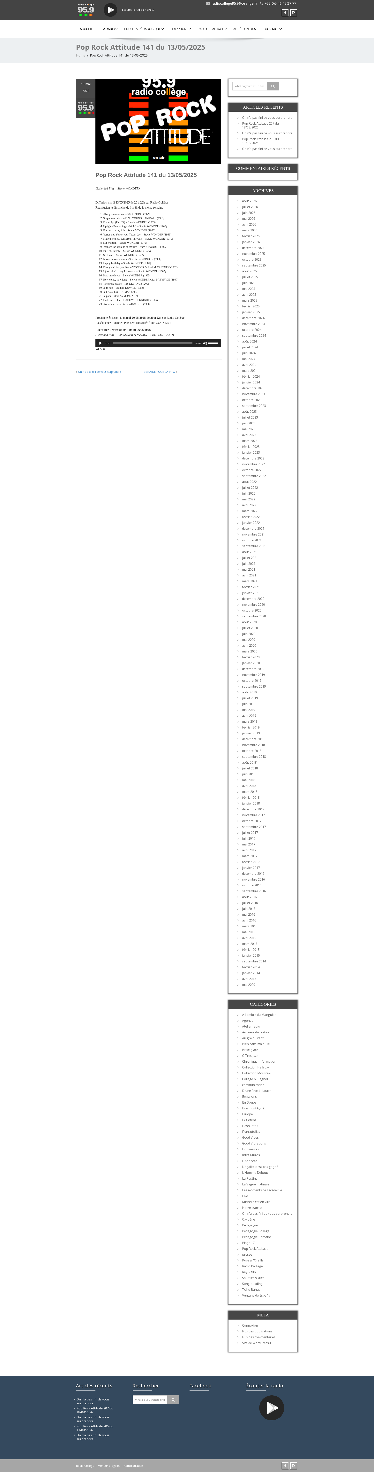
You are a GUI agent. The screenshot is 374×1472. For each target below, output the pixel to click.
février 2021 (251, 587)
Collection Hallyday (256, 1067)
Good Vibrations (254, 1143)
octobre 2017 (251, 821)
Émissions (180, 29)
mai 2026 (248, 218)
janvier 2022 (251, 523)
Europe (247, 1114)
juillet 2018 (250, 768)
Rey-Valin (249, 1272)
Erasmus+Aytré (253, 1108)
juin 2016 (248, 909)
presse (247, 1254)
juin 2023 (248, 423)
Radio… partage (211, 29)
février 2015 (251, 950)
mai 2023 (248, 429)
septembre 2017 (254, 827)
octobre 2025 (251, 259)
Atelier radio (251, 1026)
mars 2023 (249, 441)
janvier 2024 (251, 382)
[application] (158, 343)
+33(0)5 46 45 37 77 (280, 3)
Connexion (250, 1325)
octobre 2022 (251, 470)
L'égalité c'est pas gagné (260, 1167)
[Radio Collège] (86, 10)
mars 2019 (249, 721)
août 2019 (249, 692)
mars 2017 (249, 856)
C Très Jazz (250, 1056)
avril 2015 (249, 938)
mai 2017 (248, 844)
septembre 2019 (254, 686)
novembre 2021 (253, 534)
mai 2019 (248, 710)
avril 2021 (249, 575)
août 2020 (249, 622)
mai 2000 (248, 985)
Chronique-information (259, 1061)
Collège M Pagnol (255, 1079)
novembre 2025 (253, 254)
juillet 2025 (250, 277)
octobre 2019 (251, 680)
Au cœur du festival (256, 1032)
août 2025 (249, 271)
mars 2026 (249, 230)
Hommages (250, 1149)
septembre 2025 (254, 265)
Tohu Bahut (251, 1289)
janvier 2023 (251, 452)
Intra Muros (251, 1155)
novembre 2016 (253, 879)
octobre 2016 (251, 885)
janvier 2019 (251, 733)
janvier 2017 (251, 868)
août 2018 (249, 762)
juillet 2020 (250, 628)
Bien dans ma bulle (256, 1044)
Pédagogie (250, 1225)
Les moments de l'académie (262, 1190)
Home (80, 55)
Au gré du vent (253, 1038)
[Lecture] (100, 343)
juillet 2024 (250, 347)
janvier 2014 (251, 973)
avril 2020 (249, 645)
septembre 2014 (254, 961)
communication (253, 1085)
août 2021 (249, 552)
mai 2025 (248, 289)
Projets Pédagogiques (143, 29)
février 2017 (251, 862)
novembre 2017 (253, 815)
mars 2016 (249, 926)
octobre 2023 (251, 400)
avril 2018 (249, 786)
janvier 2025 (251, 312)
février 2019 (251, 727)
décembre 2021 (253, 528)
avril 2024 (249, 365)
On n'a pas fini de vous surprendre (267, 1213)
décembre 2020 (253, 599)
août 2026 (249, 201)
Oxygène (248, 1219)
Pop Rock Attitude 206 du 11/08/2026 (260, 141)
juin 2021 (248, 564)
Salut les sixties (253, 1278)
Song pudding (252, 1284)
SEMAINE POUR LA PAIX (159, 372)
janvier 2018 (251, 803)
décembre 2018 (253, 739)
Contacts (273, 29)
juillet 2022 (250, 487)
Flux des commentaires (258, 1337)
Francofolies (251, 1132)
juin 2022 (248, 493)
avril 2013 (249, 979)
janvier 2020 (251, 663)
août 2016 (249, 897)
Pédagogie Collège (255, 1231)
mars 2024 (249, 371)
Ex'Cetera (249, 1120)
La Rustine (250, 1178)
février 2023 (251, 447)
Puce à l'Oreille (253, 1260)
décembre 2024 (253, 318)
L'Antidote (249, 1161)
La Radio (108, 29)
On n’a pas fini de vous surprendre (99, 372)
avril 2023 (249, 435)
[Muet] (205, 343)
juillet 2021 (250, 558)
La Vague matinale (255, 1184)
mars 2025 (249, 300)
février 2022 (251, 517)
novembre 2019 (253, 675)
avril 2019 (249, 716)
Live (245, 1196)
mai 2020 (248, 640)
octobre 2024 (251, 330)
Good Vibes (250, 1137)
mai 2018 (248, 780)
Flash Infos (250, 1126)
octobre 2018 (251, 751)
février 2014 (251, 967)
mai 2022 (248, 499)
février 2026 (251, 236)
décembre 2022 (253, 458)
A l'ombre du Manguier (259, 1015)
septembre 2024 (254, 335)
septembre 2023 (254, 406)
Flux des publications (257, 1331)
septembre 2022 (254, 476)
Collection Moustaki (256, 1073)
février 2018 (251, 797)
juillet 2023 (250, 417)
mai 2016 (248, 914)
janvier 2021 (251, 593)
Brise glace (250, 1050)
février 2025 (251, 306)
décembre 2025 (253, 248)
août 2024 (249, 341)
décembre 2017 (253, 809)
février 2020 (251, 657)
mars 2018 (249, 792)
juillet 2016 (250, 903)
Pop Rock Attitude (255, 1249)
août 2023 (249, 411)
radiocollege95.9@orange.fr (234, 3)
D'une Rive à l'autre (256, 1091)
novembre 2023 (253, 394)
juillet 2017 (250, 833)
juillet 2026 (250, 207)
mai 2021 (248, 569)
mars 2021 (249, 581)
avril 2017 (249, 850)
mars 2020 (249, 651)
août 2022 (249, 482)
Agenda (247, 1020)
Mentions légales (109, 1466)
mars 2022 (249, 511)
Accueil (86, 29)
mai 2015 (248, 932)
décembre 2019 (253, 669)
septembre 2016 (254, 891)
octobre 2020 (251, 610)
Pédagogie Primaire (256, 1237)
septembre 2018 (254, 757)
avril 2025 (249, 295)
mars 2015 (249, 944)
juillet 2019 (250, 698)
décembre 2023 (253, 388)
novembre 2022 (253, 464)
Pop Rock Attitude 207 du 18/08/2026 (260, 125)
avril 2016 (249, 920)
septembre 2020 (254, 616)
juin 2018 (248, 774)
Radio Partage (252, 1266)
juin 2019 (248, 704)
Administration (133, 1466)
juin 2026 (248, 213)
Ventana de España (256, 1295)
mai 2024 (248, 359)
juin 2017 (248, 838)
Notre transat (252, 1208)
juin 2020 (248, 634)
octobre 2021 (251, 540)
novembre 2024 (253, 324)
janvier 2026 (251, 242)
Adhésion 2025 (244, 29)
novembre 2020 (253, 604)
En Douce (249, 1102)
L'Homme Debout (255, 1173)
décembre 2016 (253, 873)
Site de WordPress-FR (257, 1343)
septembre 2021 (254, 546)
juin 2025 (248, 283)
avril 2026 (249, 224)
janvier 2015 (251, 955)
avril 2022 (249, 505)
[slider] (213, 342)
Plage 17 (248, 1243)
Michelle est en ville (256, 1202)
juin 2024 (248, 353)
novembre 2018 (253, 745)
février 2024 (251, 376)
